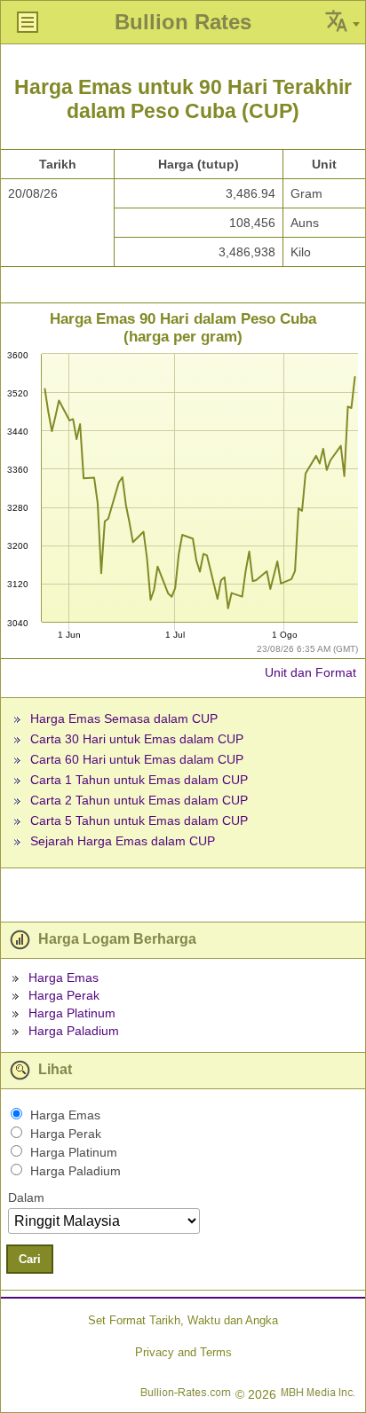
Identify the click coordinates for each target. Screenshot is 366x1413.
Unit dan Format (310, 672)
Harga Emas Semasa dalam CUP (124, 718)
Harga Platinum (71, 1013)
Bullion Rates (183, 22)
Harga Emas (63, 977)
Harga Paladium (73, 1031)
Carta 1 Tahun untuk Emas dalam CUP (139, 780)
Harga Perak (63, 995)
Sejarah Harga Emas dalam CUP (122, 841)
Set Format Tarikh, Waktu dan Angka (183, 1320)
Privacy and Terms (183, 1352)
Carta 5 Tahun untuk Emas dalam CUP (139, 820)
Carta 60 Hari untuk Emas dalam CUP (136, 759)
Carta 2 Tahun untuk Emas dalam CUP (139, 800)
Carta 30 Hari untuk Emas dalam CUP (136, 739)
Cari (30, 1259)
